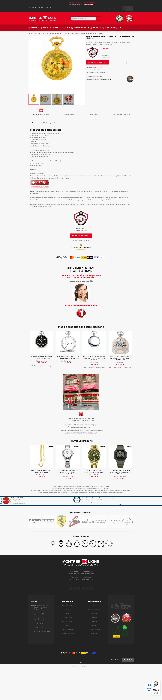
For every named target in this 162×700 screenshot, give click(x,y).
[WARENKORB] (129, 8)
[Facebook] (74, 588)
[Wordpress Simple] (70, 588)
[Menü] (159, 681)
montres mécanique (55, 33)
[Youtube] (91, 588)
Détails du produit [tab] (49, 123)
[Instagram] (78, 588)
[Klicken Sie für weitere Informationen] (81, 501)
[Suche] (99, 18)
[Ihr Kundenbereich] (119, 8)
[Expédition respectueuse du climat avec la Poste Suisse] (121, 631)
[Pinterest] (83, 588)
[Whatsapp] (87, 588)
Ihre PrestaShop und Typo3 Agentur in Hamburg (81, 666)
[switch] (156, 693)
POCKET (83, 228)
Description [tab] (36, 123)
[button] (30, 65)
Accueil (30, 33)
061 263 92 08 (106, 79)
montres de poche (40, 33)
